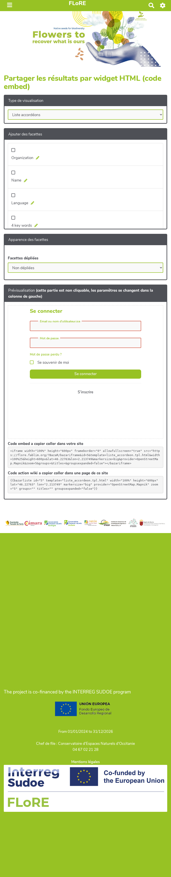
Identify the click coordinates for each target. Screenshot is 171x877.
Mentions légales (85, 761)
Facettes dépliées (23, 258)
